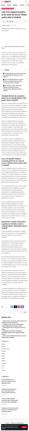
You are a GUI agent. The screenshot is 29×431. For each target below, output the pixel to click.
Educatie (4, 8)
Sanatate (4, 363)
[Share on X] (8, 21)
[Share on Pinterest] (10, 21)
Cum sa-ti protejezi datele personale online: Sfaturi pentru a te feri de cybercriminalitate (10, 400)
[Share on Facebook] (5, 21)
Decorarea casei (5, 348)
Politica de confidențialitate (8, 427)
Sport (3, 365)
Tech (3, 368)
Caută (25, 312)
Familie (3, 353)
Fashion (3, 356)
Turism (3, 370)
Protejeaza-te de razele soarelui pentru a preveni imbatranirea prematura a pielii (10, 409)
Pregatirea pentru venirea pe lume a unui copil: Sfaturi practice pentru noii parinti (9, 390)
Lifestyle (11, 8)
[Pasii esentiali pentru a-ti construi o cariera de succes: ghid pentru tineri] (23, 381)
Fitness (3, 358)
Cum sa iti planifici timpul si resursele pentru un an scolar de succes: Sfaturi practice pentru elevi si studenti (13, 81)
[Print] (12, 21)
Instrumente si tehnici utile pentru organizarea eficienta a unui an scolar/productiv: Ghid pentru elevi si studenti (12, 88)
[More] (25, 306)
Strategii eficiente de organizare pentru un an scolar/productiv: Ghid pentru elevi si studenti (14, 75)
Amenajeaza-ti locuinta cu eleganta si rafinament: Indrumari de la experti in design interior (13, 332)
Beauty (7, 1)
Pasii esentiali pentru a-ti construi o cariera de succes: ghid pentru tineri (9, 381)
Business (4, 346)
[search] (26, 1)
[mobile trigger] (3, 1)
